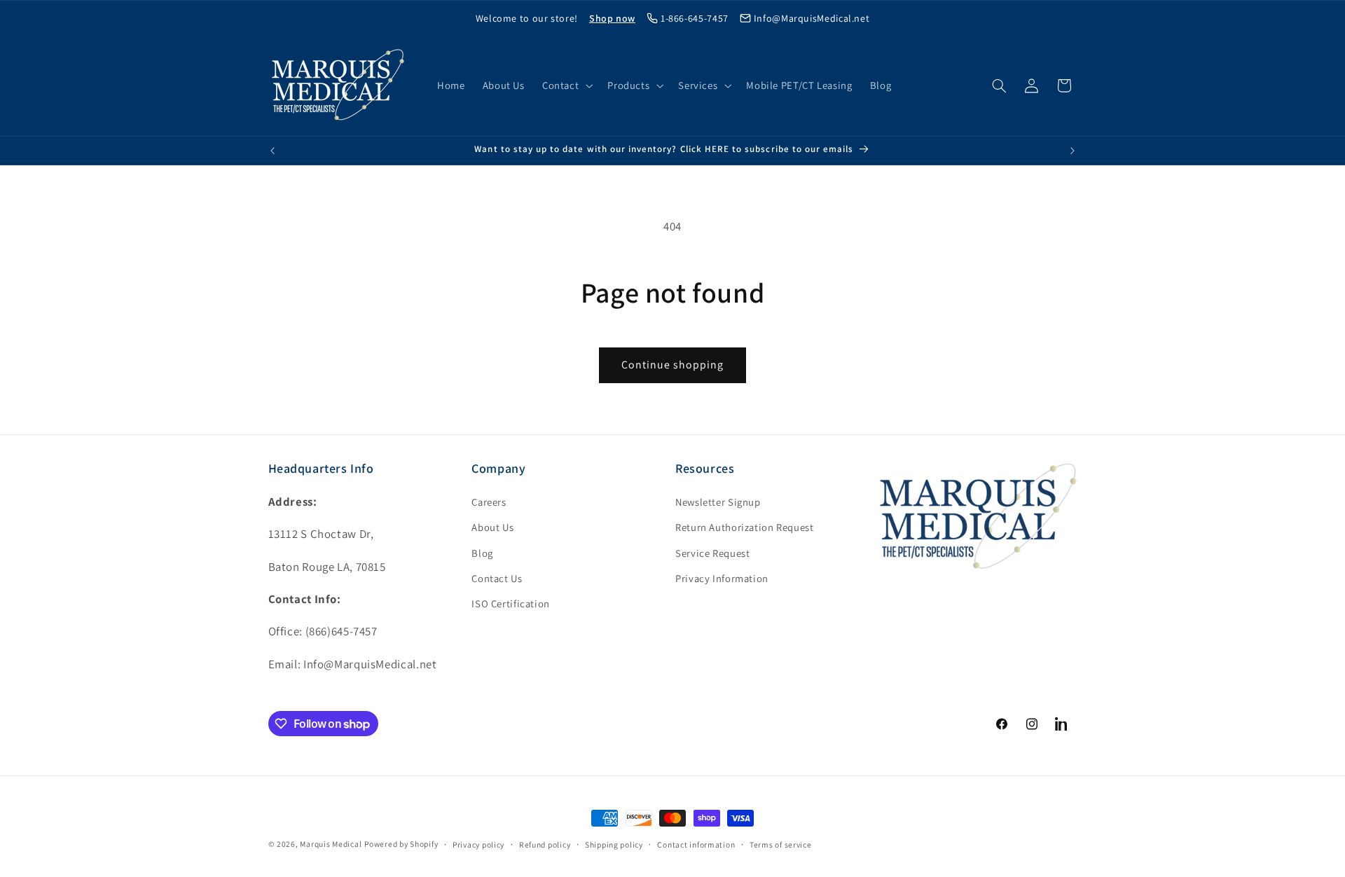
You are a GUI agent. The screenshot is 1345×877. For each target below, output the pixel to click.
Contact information (696, 844)
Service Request (712, 553)
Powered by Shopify (401, 843)
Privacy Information (721, 578)
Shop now (612, 18)
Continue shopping (672, 364)
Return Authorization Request (744, 527)
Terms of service (781, 844)
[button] (565, 85)
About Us (492, 527)
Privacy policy (478, 844)
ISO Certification (510, 603)
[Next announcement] (1072, 151)
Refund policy (545, 844)
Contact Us (496, 578)
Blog (482, 553)
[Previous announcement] (272, 151)
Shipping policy (614, 844)
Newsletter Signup (718, 502)
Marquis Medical (330, 843)
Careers (488, 502)
